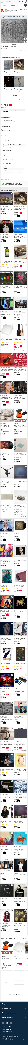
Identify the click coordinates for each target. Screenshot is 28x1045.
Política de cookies (6, 1029)
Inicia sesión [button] (20, 1)
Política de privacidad (7, 1031)
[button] (14, 5)
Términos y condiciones (7, 1026)
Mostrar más (14, 174)
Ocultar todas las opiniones (14, 994)
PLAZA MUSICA (5, 46)
